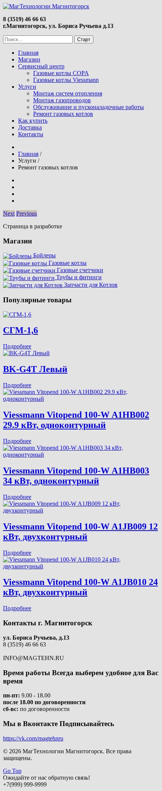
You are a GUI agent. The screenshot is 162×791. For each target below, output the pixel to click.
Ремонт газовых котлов (63, 114)
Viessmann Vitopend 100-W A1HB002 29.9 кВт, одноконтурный (76, 420)
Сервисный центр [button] (41, 66)
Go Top (12, 771)
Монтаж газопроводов (62, 100)
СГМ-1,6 (20, 330)
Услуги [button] (27, 86)
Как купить (32, 120)
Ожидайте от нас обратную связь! (46, 777)
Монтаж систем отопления (67, 93)
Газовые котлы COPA (61, 73)
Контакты (30, 134)
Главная (28, 52)
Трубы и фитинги (78, 277)
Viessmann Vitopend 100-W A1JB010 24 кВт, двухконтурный (80, 587)
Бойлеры (44, 255)
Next (9, 213)
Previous (26, 213)
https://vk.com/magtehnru (33, 738)
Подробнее (17, 346)
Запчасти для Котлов (90, 285)
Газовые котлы (67, 263)
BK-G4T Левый (35, 369)
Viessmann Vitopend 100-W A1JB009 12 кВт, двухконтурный (80, 532)
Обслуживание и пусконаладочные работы (88, 107)
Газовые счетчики (79, 270)
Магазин (29, 59)
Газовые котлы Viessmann (66, 80)
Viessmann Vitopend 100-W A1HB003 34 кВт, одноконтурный (76, 476)
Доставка (30, 127)
